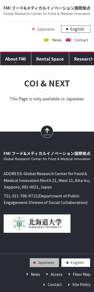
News (57, 40)
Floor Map (81, 274)
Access (56, 274)
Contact (81, 40)
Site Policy (81, 284)
